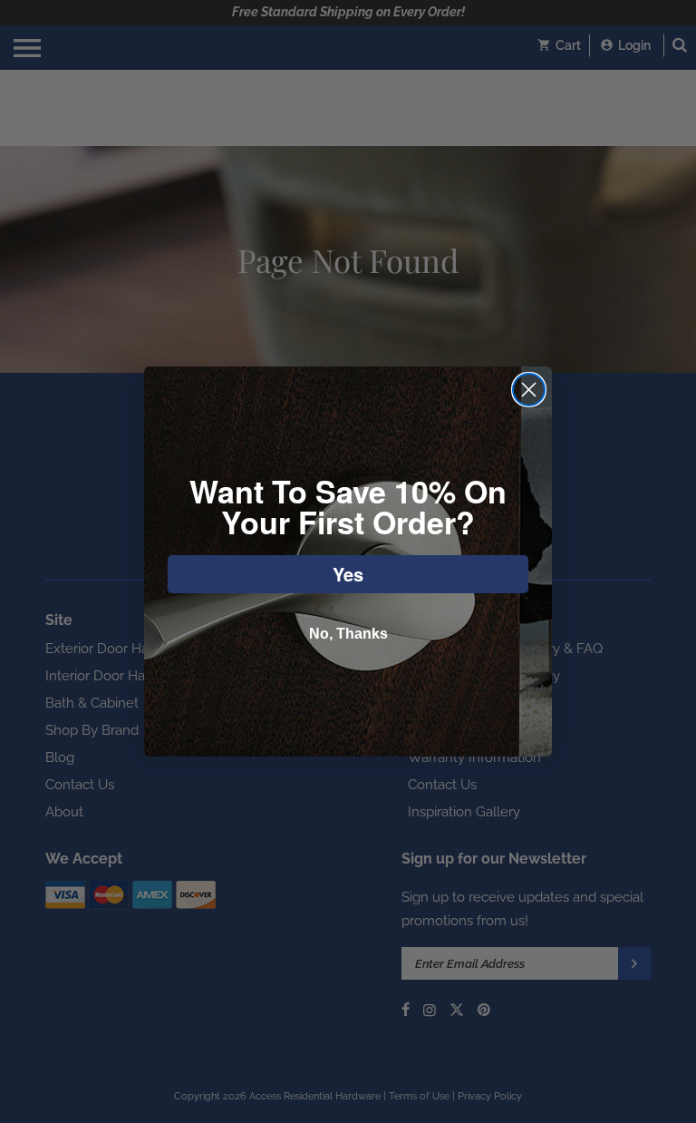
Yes (348, 574)
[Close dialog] (529, 389)
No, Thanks (348, 633)
